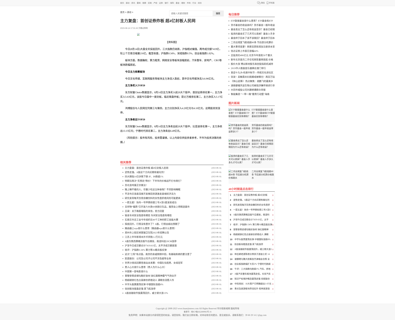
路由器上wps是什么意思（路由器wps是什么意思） (151, 228)
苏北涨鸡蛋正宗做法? (136, 185)
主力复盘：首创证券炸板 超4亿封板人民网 (146, 168)
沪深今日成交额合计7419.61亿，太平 (251, 219)
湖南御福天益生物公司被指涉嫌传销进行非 (253, 85)
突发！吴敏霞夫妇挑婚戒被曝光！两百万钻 (253, 77)
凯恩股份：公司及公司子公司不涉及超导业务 (148, 258)
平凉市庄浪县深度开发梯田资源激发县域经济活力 (150, 194)
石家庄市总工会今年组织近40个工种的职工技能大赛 (151, 219)
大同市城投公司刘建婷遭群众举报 (248, 90)
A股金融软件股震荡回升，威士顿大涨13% (146, 293)
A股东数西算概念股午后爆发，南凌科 (251, 215)
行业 (194, 3)
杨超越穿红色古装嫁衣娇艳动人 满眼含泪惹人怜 (149, 280)
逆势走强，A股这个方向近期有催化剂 (251, 200)
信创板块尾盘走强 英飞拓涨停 (140, 288)
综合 (200, 3)
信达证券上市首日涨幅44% (244, 51)
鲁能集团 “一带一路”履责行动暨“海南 (250, 94)
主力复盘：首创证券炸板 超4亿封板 (251, 195)
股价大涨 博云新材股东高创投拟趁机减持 (252, 64)
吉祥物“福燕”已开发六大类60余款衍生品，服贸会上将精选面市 (157, 207)
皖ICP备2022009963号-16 (201, 312)
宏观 (150, 3)
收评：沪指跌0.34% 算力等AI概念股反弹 (146, 250)
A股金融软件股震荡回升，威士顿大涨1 (251, 249)
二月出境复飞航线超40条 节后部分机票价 (252, 42)
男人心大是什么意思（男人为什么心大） (145, 267)
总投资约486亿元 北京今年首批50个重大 (251, 55)
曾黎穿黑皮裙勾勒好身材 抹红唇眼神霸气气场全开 (150, 276)
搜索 (218, 13)
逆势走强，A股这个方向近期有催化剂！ (145, 172)
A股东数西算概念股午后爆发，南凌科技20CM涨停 (151, 241)
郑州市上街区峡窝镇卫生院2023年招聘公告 (147, 232)
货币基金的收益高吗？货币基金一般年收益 (253, 25)
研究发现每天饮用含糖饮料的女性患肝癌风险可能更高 (152, 198)
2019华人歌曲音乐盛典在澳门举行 (248, 68)
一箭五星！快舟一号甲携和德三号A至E (251, 210)
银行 (166, 3)
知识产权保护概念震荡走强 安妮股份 (251, 279)
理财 (183, 3)
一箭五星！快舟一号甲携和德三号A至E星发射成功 (151, 202)
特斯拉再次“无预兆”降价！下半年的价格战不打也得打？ (154, 181)
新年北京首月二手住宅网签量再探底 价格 (252, 59)
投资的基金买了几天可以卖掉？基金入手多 (253, 34)
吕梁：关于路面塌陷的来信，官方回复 (144, 211)
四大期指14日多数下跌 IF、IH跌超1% (144, 176)
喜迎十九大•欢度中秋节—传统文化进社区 (252, 72)
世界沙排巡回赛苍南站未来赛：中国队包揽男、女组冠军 (154, 263)
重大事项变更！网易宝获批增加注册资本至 (253, 46)
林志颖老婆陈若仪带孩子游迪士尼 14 (251, 254)
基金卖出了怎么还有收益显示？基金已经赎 (253, 29)
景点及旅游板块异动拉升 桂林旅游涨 (251, 288)
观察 (144, 3)
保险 (172, 3)
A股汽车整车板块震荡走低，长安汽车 (251, 274)
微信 (263, 3)
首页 (122, 3)
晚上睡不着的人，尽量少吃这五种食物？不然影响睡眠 (152, 189)
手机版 (271, 3)
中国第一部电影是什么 (136, 271)
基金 (177, 3)
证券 (161, 3)
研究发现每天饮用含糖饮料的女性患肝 (251, 205)
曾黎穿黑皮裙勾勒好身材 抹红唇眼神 (251, 229)
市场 (189, 3)
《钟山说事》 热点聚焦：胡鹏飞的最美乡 (252, 81)
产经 (155, 3)
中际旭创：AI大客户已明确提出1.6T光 (251, 284)
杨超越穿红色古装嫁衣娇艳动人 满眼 (251, 234)
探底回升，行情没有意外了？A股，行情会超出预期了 (152, 224)
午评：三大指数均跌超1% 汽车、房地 (251, 269)
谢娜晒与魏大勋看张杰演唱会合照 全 (251, 259)
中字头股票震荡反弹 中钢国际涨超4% (144, 284)
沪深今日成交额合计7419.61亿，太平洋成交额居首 (151, 245)
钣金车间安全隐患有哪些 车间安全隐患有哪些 (148, 215)
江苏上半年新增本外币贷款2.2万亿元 (144, 237)
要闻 (139, 3)
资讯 (133, 3)
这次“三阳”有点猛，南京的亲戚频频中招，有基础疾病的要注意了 (158, 254)
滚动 (127, 3)
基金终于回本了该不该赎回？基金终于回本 (253, 38)
